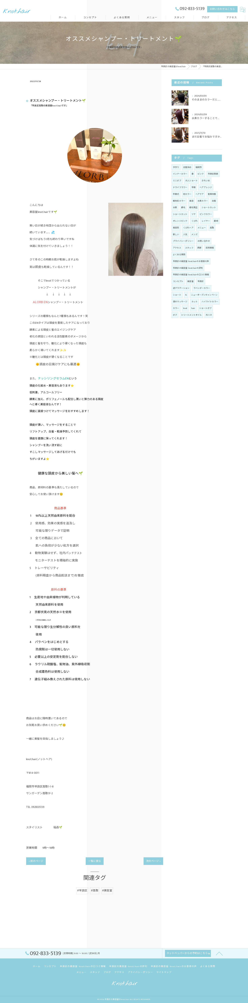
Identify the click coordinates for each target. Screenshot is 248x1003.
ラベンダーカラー (202, 288)
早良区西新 (213, 174)
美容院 (176, 227)
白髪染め (187, 167)
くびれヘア (188, 227)
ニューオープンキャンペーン (204, 295)
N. (186, 295)
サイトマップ (164, 972)
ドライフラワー (180, 187)
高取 (212, 227)
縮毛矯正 (193, 207)
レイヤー (206, 221)
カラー (176, 308)
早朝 (193, 187)
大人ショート (191, 180)
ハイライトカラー (210, 301)
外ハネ (209, 315)
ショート (177, 295)
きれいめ (206, 180)
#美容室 (107, 890)
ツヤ (193, 214)
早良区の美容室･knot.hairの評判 (188, 268)
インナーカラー (180, 174)
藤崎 (216, 221)
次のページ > (153, 861)
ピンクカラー (206, 214)
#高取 (94, 890)
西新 (199, 247)
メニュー (202, 227)
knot (185, 308)
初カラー (187, 194)
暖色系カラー (179, 201)
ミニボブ (177, 180)
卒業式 (176, 194)
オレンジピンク (180, 221)
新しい (176, 234)
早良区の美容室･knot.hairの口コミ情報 (191, 274)
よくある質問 (179, 254)
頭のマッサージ (180, 301)
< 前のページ (36, 861)
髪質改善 (212, 194)
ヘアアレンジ (206, 187)
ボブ (175, 315)
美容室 (190, 281)
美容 (191, 201)
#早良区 (82, 890)
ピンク (201, 174)
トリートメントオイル (191, 315)
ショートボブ (205, 308)
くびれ (194, 221)
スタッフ (189, 247)
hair (193, 308)
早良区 (201, 281)
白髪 (214, 201)
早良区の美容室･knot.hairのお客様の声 (191, 261)
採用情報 (210, 247)
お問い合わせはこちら (222, 9)
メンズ (194, 234)
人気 (185, 234)
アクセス (177, 247)
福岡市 (199, 167)
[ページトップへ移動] (219, 953)
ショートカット (209, 207)
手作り (176, 167)
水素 (175, 207)
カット (194, 301)
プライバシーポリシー (183, 241)
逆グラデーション (181, 288)
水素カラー (203, 201)
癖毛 (183, 207)
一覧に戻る (94, 861)
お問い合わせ (204, 241)
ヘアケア (200, 194)
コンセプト (178, 281)
